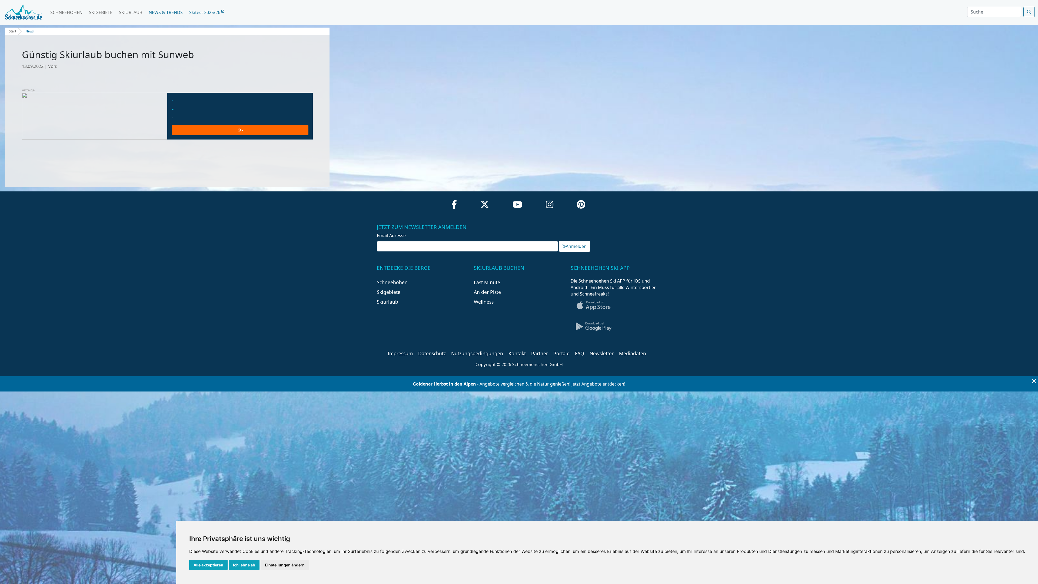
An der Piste (487, 292)
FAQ (579, 353)
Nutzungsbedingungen (477, 353)
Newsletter (602, 353)
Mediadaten (632, 353)
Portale (561, 353)
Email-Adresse (391, 235)
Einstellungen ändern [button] (285, 565)
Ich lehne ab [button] (244, 565)
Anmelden (576, 246)
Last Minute (487, 282)
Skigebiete (100, 12)
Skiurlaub (130, 12)
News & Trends (166, 12)
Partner (539, 353)
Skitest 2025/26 (205, 12)
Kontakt (517, 353)
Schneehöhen (66, 12)
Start (12, 31)
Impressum (400, 353)
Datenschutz (432, 353)
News (29, 31)
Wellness (484, 301)
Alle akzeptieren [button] (208, 565)
